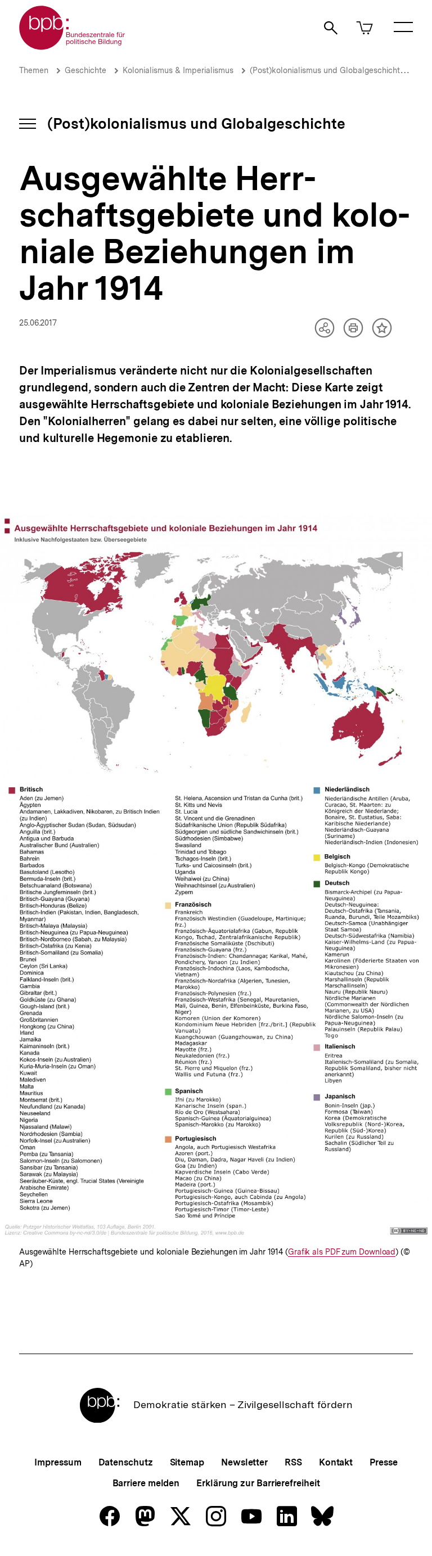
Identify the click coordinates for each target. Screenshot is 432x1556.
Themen (33, 70)
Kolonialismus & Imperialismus (178, 70)
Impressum (57, 1462)
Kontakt (336, 1462)
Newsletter (244, 1462)
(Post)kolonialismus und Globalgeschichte (327, 70)
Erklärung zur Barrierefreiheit (258, 1483)
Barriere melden (146, 1483)
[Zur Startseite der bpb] (72, 46)
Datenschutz (125, 1462)
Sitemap (187, 1462)
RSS (293, 1462)
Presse (383, 1462)
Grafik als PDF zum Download (341, 1252)
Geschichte (85, 70)
